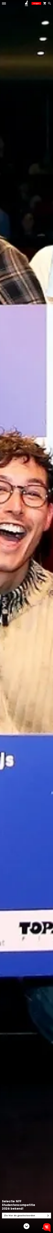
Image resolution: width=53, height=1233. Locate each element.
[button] (43, 1228)
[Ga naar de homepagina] (26, 3)
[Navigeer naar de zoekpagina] (49, 3)
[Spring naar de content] (26, 1226)
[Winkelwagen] (44, 3)
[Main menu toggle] (4, 3)
